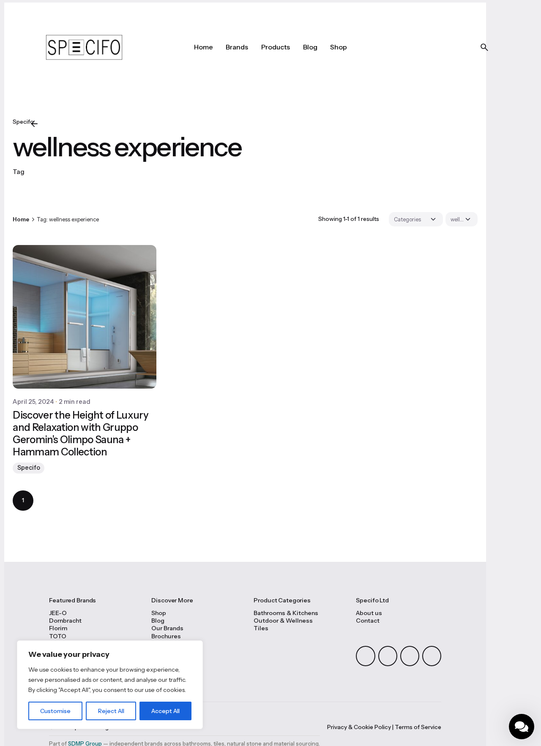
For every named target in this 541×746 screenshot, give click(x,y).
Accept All (165, 711)
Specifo (28, 467)
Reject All (111, 711)
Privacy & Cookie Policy (359, 727)
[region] (110, 684)
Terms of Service (418, 727)
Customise (55, 711)
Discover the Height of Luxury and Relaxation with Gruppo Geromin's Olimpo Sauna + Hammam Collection (80, 433)
